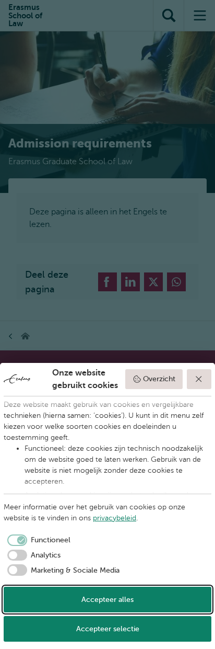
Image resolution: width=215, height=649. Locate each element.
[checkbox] (37, 540)
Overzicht (159, 379)
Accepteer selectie (107, 629)
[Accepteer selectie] (199, 379)
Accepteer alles (107, 600)
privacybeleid (114, 518)
